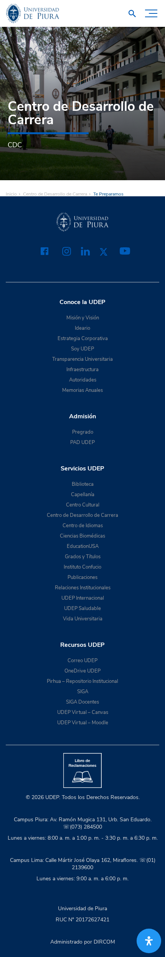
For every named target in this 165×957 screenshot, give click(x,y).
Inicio (11, 194)
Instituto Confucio (82, 567)
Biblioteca (83, 484)
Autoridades (82, 380)
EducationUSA (83, 546)
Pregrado (82, 432)
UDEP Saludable (82, 608)
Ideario (82, 328)
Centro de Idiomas (83, 525)
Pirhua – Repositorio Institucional (82, 681)
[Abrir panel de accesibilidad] (149, 941)
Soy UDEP (82, 348)
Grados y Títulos (83, 556)
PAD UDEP (82, 442)
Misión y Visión (82, 317)
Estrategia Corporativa (83, 338)
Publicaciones (82, 577)
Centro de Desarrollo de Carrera (55, 194)
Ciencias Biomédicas (82, 536)
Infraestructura (82, 369)
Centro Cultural (82, 505)
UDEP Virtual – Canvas (82, 712)
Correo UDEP (82, 660)
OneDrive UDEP (82, 671)
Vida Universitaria (82, 618)
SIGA (82, 691)
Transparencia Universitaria (82, 359)
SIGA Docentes (82, 702)
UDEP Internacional (82, 598)
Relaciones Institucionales (83, 587)
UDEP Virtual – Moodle (82, 722)
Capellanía (82, 494)
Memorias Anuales (82, 390)
